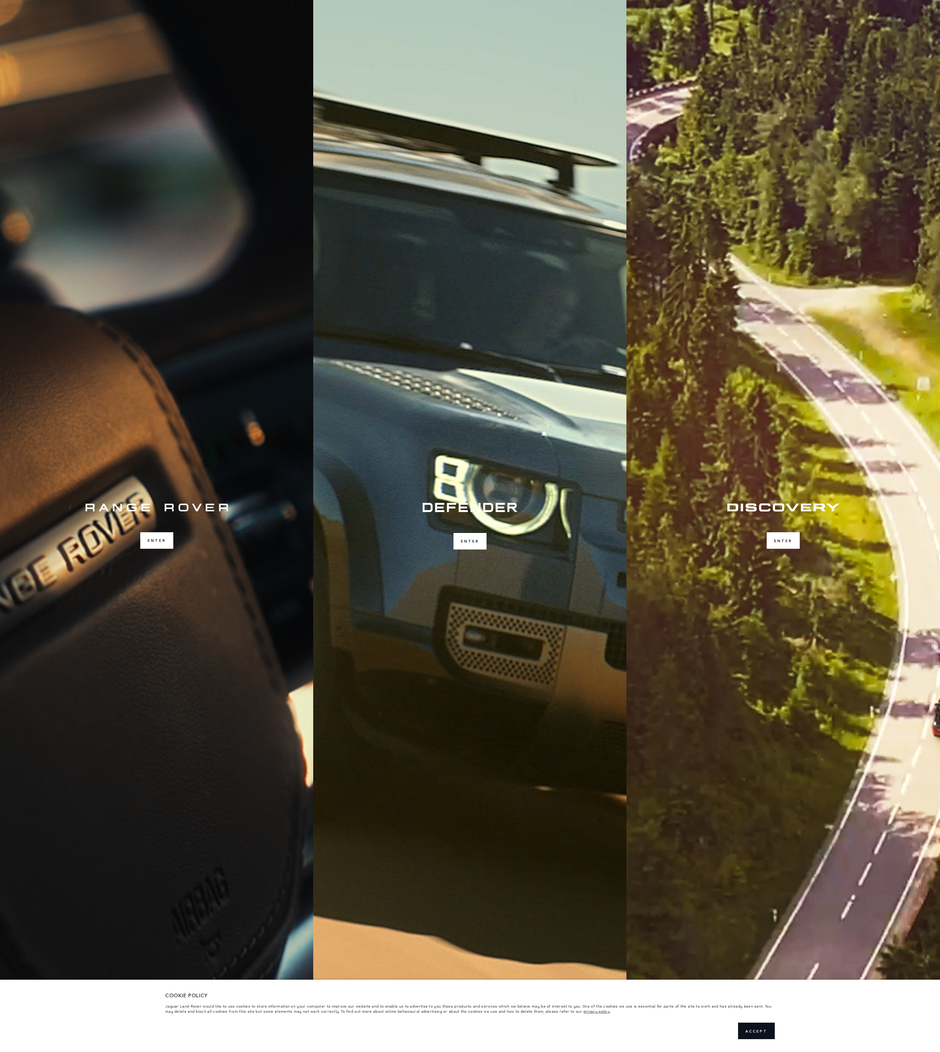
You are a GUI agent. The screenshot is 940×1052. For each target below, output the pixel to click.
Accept (756, 1031)
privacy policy (596, 1011)
